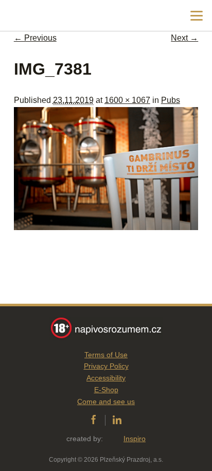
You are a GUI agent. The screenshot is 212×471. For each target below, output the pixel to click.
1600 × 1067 (127, 100)
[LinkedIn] (117, 420)
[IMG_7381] (106, 227)
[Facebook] (93, 420)
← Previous (35, 37)
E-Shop (106, 390)
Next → (184, 37)
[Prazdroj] (51, 15)
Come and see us (106, 401)
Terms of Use (106, 355)
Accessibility (106, 378)
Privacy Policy (106, 366)
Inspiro (134, 438)
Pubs (170, 100)
